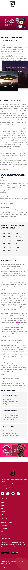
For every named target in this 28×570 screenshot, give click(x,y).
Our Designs (4, 534)
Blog (2, 508)
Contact (3, 514)
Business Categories (6, 522)
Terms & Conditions (15, 567)
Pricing (3, 511)
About (2, 505)
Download (3, 531)
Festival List (4, 525)
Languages (4, 528)
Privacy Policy (4, 567)
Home (2, 502)
